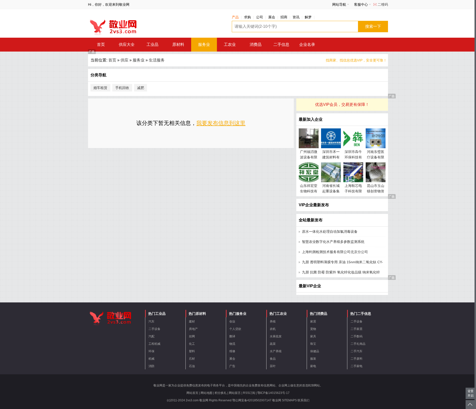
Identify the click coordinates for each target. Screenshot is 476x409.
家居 (313, 321)
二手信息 (281, 44)
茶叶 (273, 366)
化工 (192, 344)
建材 (192, 321)
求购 (247, 17)
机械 (151, 358)
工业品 (152, 44)
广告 (232, 366)
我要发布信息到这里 (220, 123)
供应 (124, 60)
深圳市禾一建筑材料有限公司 (331, 157)
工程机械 (154, 344)
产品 (235, 17)
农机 (273, 329)
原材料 (178, 44)
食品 (273, 358)
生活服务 (157, 60)
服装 (313, 358)
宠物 (313, 329)
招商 (283, 17)
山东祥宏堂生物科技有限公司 (308, 191)
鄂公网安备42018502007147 (251, 400)
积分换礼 (221, 393)
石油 (192, 366)
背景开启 (471, 393)
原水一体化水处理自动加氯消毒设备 (329, 232)
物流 (232, 344)
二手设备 (154, 329)
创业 (232, 321)
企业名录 (307, 44)
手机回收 (122, 88)
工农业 (230, 44)
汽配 (151, 336)
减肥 (140, 88)
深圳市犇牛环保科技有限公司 (353, 157)
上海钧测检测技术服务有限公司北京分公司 (335, 252)
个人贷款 (235, 329)
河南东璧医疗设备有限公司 (375, 157)
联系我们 (303, 400)
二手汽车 (356, 351)
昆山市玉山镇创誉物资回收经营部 (375, 191)
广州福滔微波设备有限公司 (308, 157)
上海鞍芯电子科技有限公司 (353, 191)
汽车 (151, 321)
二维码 (383, 4)
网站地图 (206, 393)
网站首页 (192, 393)
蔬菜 (273, 344)
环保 (151, 351)
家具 (313, 336)
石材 (192, 358)
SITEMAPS (289, 400)
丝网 (192, 336)
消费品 (256, 44)
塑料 (192, 351)
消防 (151, 366)
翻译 (232, 336)
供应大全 (127, 44)
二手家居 (356, 329)
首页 (101, 44)
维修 (232, 351)
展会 (271, 17)
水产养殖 (276, 351)
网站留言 (235, 393)
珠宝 (313, 344)
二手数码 (356, 336)
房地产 (193, 329)
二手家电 (356, 366)
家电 (313, 366)
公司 (259, 17)
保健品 (314, 351)
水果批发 (276, 336)
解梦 (308, 17)
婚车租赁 (100, 88)
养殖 (273, 321)
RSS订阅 (249, 393)
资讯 (296, 17)
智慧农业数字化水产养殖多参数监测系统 (333, 242)
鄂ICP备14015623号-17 (273, 393)
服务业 (204, 44)
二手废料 (356, 358)
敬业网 (276, 400)
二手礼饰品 (358, 344)
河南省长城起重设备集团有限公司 (331, 191)
